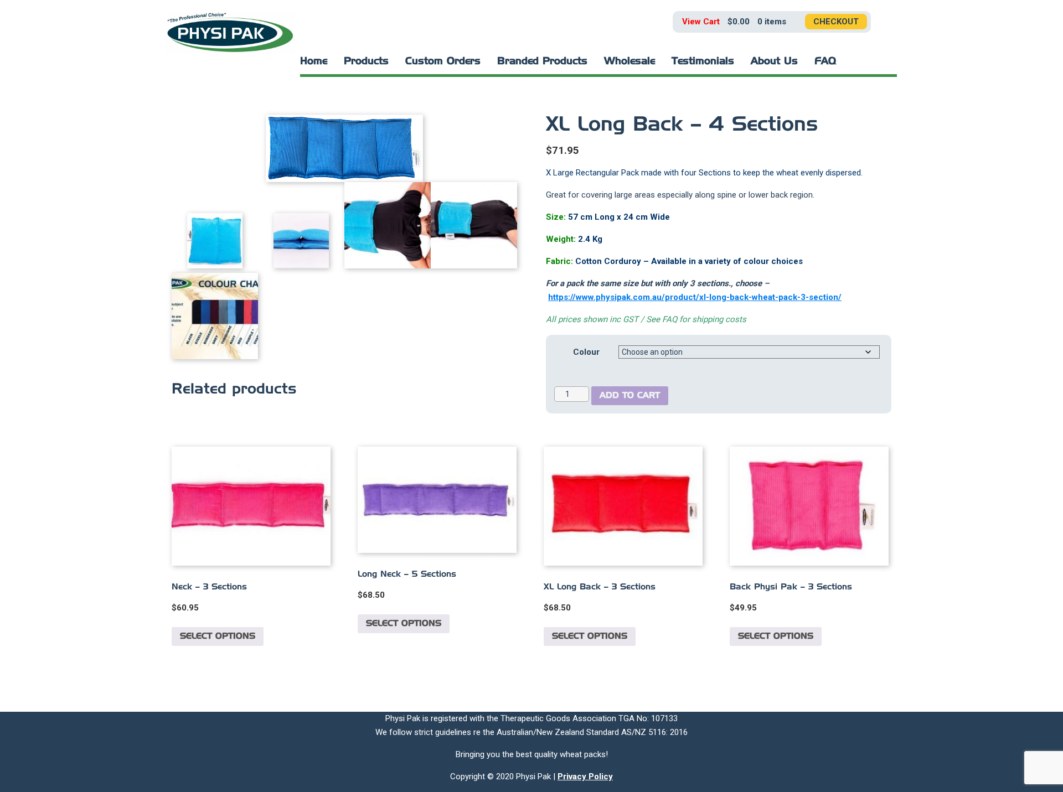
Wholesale (629, 61)
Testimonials (703, 61)
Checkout (836, 22)
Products (366, 61)
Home (313, 61)
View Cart (701, 22)
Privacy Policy (585, 776)
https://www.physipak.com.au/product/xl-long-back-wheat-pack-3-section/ (695, 297)
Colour (586, 352)
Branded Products (542, 61)
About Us (774, 61)
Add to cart (630, 395)
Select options (217, 636)
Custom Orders (443, 61)
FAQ (825, 61)
